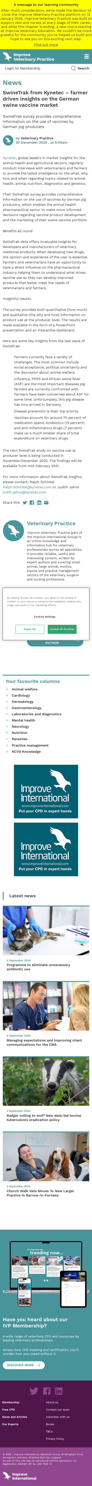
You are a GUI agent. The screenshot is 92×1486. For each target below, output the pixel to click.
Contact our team (58, 1409)
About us (52, 1402)
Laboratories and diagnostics (37, 714)
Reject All (30, 629)
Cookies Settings (44, 616)
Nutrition (19, 733)
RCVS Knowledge (26, 752)
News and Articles (14, 1416)
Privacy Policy (55, 1438)
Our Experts (10, 1424)
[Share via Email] (46, 502)
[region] (46, 613)
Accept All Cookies (62, 629)
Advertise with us (58, 1416)
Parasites (20, 739)
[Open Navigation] (86, 56)
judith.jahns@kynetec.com (24, 492)
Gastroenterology (27, 708)
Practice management (30, 745)
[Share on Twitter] (25, 502)
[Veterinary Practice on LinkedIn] (58, 1391)
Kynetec (9, 158)
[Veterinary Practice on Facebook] (46, 1391)
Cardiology (21, 695)
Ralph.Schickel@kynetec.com (27, 487)
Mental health (23, 720)
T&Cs (49, 1431)
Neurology (20, 726)
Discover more (20, 1365)
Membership (10, 1402)
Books (50, 1424)
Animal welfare (24, 689)
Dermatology (23, 702)
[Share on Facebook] (32, 502)
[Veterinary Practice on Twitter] (34, 1391)
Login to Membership (22, 68)
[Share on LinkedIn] (39, 502)
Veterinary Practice (37, 138)
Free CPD (8, 1409)
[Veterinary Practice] (13, 583)
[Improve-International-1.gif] (46, 791)
